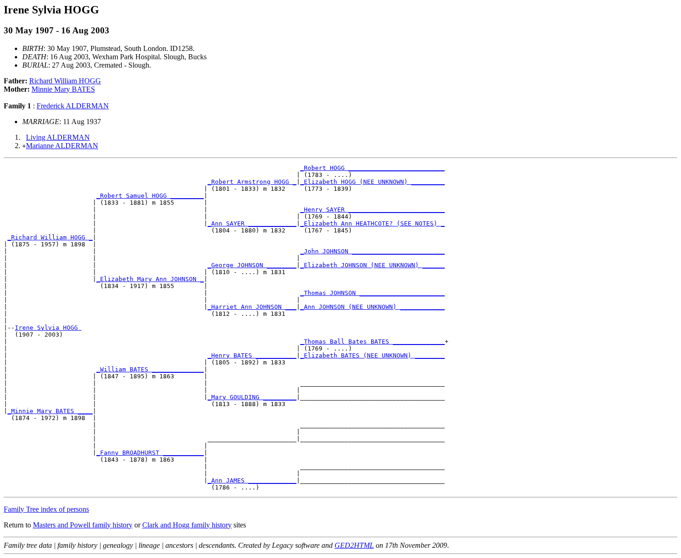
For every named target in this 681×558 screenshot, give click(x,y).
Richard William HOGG (65, 81)
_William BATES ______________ (150, 369)
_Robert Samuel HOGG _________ (150, 195)
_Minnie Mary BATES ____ (50, 411)
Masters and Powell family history (82, 525)
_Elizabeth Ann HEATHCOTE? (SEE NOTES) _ (372, 223)
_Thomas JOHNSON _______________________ (372, 292)
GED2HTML (354, 545)
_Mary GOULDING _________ (252, 397)
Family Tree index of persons (46, 509)
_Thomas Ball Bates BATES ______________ (372, 341)
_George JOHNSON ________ (252, 265)
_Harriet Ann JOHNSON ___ (252, 306)
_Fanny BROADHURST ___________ (150, 452)
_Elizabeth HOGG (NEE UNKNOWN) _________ (372, 181)
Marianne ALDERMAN (62, 146)
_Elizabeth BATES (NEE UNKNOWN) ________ (372, 355)
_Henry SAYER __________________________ (372, 209)
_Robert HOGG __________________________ (372, 167)
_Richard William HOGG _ (50, 237)
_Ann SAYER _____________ (252, 223)
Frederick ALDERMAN (73, 106)
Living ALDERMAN (58, 137)
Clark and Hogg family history (187, 525)
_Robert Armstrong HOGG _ (252, 181)
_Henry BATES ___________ (252, 355)
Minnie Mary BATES (63, 89)
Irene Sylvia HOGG (48, 327)
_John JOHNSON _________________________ (372, 251)
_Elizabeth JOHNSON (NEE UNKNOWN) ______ (372, 265)
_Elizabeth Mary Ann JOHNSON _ (150, 279)
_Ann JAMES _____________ (252, 480)
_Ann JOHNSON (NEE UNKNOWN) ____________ (372, 306)
